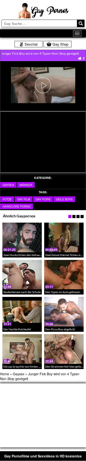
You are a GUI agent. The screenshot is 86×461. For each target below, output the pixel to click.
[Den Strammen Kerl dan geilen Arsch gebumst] (64, 349)
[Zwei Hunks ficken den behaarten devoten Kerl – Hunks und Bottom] (22, 237)
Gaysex (8, 185)
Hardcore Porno (17, 206)
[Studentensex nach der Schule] (22, 274)
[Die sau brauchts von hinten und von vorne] (22, 349)
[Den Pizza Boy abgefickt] (64, 312)
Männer (26, 185)
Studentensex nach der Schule (22, 292)
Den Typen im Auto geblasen (62, 292)
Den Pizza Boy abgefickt (60, 329)
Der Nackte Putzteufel (17, 329)
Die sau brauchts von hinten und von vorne (30, 366)
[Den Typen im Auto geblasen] (64, 274)
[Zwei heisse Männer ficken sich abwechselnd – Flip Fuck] (64, 237)
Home (4, 373)
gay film (23, 199)
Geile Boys (64, 199)
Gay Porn (43, 199)
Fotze (7, 199)
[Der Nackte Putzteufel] (22, 312)
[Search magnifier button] (81, 23)
